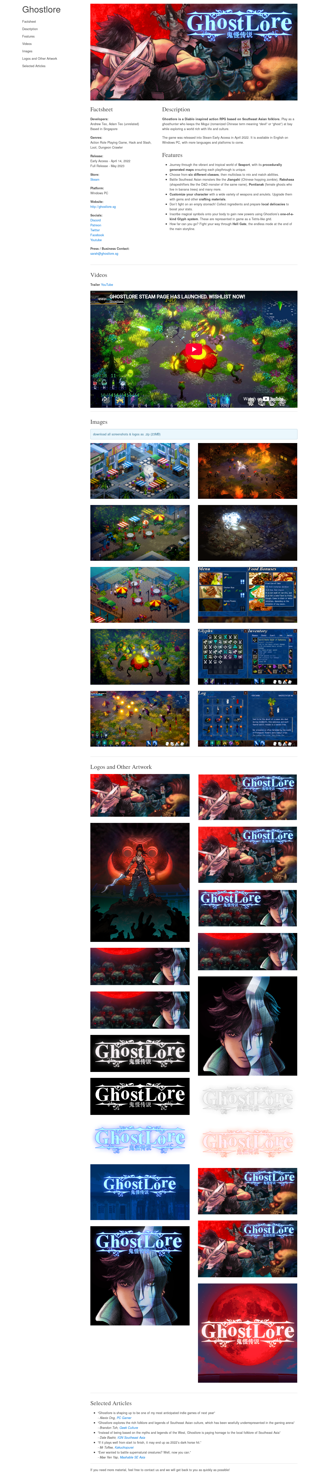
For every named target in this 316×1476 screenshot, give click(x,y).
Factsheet (29, 21)
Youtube (96, 240)
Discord (95, 220)
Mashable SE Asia (132, 1457)
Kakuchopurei (124, 1447)
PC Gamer (124, 1418)
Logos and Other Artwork (39, 58)
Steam (94, 179)
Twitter (95, 230)
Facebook (97, 235)
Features (28, 36)
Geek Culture (128, 1427)
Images (27, 51)
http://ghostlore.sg (103, 206)
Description (30, 29)
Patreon (95, 225)
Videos (27, 43)
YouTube (107, 284)
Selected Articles (33, 66)
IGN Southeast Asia (131, 1437)
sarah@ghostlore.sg (104, 253)
